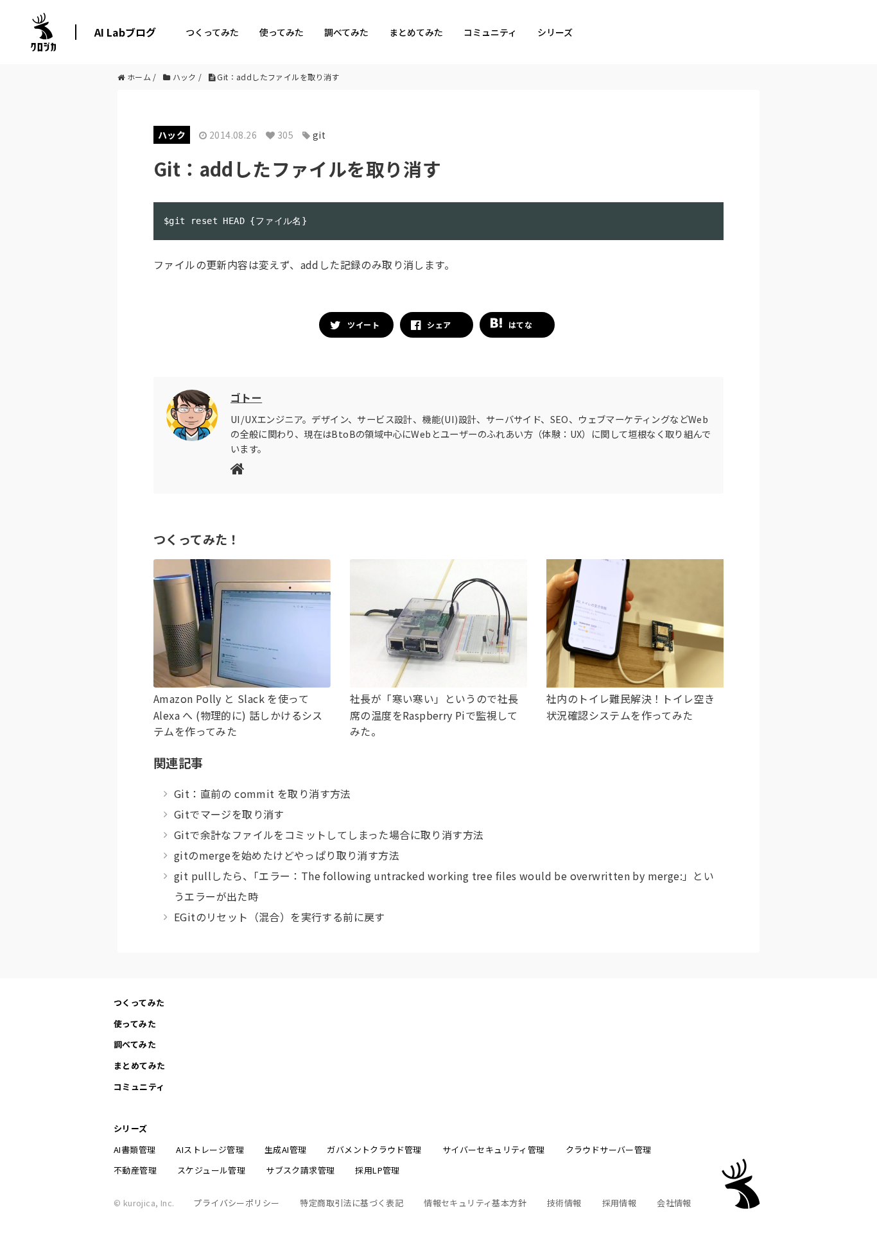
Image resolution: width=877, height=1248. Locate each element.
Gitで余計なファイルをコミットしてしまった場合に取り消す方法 (328, 834)
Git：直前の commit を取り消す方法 (262, 793)
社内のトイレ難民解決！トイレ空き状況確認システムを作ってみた (630, 707)
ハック (172, 134)
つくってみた (212, 32)
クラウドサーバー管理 (609, 1149)
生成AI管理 (285, 1149)
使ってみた (281, 32)
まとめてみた (416, 32)
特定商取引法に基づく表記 (351, 1203)
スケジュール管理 (211, 1170)
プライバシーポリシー (236, 1203)
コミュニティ (490, 32)
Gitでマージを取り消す (229, 814)
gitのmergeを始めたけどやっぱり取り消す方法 (286, 855)
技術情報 (564, 1203)
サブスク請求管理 (300, 1170)
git (319, 134)
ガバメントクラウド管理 (374, 1149)
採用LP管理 (377, 1170)
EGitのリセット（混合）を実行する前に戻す (279, 916)
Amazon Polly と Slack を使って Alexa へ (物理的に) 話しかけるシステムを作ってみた (238, 715)
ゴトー (246, 397)
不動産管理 (135, 1170)
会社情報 (674, 1203)
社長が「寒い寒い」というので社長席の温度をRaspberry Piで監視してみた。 (434, 715)
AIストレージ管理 (210, 1149)
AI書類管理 (134, 1149)
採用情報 (619, 1203)
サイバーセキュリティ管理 (493, 1149)
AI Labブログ (125, 32)
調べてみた (346, 32)
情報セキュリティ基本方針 (475, 1203)
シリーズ (555, 32)
